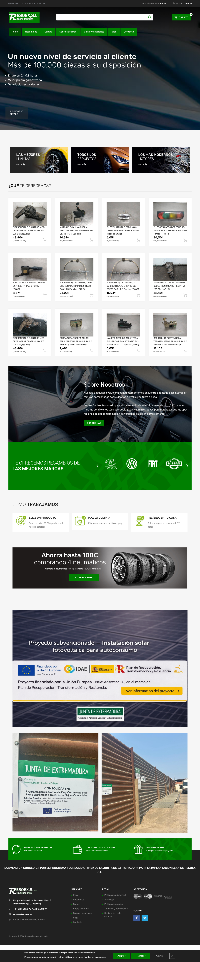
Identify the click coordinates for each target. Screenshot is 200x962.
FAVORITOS (13, 3)
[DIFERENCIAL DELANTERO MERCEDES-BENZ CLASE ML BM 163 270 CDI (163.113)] (30, 214)
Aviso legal (109, 899)
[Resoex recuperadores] (22, 17)
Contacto (129, 31)
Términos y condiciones (116, 908)
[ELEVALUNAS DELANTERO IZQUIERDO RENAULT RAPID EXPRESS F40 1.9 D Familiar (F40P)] (123, 269)
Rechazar (140, 955)
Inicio (15, 31)
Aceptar (121, 955)
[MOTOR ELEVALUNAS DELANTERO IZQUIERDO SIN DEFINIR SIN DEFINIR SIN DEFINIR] (76, 214)
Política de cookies (113, 904)
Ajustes (159, 955)
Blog (114, 31)
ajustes (102, 957)
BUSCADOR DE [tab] (16, 113)
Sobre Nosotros (68, 31)
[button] (97, 466)
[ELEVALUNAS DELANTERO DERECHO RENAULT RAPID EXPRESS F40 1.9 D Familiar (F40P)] (76, 269)
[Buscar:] (104, 17)
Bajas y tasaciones (94, 31)
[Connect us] (136, 918)
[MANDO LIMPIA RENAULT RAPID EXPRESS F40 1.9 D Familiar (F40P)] (30, 269)
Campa (48, 31)
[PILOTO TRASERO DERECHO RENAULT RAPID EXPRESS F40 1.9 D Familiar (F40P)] (170, 214)
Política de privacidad (115, 895)
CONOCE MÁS (94, 423)
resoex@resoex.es (22, 914)
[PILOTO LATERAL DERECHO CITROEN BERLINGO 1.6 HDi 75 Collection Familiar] (123, 214)
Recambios (31, 31)
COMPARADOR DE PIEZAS (33, 3)
